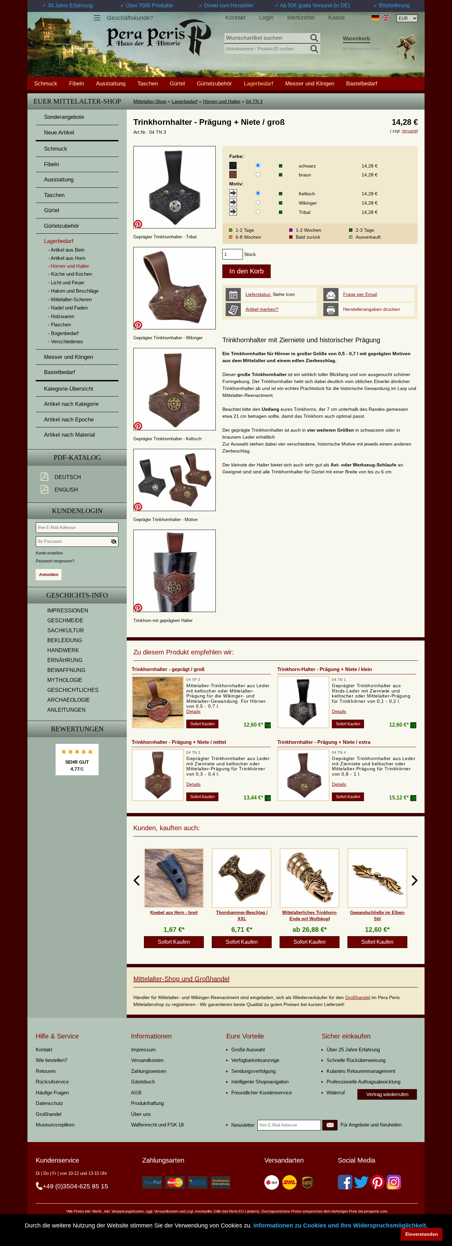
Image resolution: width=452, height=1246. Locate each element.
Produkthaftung (147, 1103)
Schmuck (45, 83)
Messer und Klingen (309, 83)
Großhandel (357, 997)
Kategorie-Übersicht (68, 389)
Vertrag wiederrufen (387, 1094)
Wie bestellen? (51, 1060)
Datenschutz (49, 1103)
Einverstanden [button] (421, 1234)
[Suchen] (313, 37)
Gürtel (177, 83)
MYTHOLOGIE (64, 680)
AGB (136, 1092)
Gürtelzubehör (214, 83)
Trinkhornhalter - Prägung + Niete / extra (323, 742)
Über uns (141, 1114)
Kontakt (235, 17)
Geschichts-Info (77, 595)
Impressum (143, 1049)
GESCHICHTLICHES (73, 690)
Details (193, 711)
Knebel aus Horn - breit (174, 912)
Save (138, 224)
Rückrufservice (52, 1081)
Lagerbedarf (185, 101)
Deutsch (68, 477)
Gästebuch (143, 1081)
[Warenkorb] (406, 47)
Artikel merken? (262, 309)
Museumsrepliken (55, 1124)
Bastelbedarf (361, 83)
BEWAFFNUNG (66, 670)
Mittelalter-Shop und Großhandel (181, 978)
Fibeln (76, 83)
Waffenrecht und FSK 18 (157, 1124)
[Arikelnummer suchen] (313, 47)
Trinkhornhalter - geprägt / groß (168, 669)
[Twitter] (361, 1182)
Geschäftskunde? (130, 18)
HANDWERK (63, 650)
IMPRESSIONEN (67, 610)
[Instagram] (393, 1182)
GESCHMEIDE (65, 620)
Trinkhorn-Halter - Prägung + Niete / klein (324, 669)
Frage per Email (360, 294)
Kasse (336, 17)
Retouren (46, 1071)
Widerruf (336, 1092)
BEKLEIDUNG (64, 640)
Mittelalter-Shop (149, 101)
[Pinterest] (377, 1182)
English (66, 490)
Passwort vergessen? (55, 561)
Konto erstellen (49, 553)
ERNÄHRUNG (64, 660)
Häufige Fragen (52, 1092)
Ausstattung (110, 83)
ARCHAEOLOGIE (68, 700)
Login (266, 17)
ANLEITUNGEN (66, 710)
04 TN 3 (254, 101)
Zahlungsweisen (148, 1071)
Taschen (147, 83)
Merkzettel (301, 17)
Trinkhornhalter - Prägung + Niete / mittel (179, 742)
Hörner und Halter (222, 101)
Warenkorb (356, 38)
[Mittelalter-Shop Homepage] (158, 37)
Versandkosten (147, 1060)
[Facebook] (345, 1182)
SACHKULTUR (65, 630)
